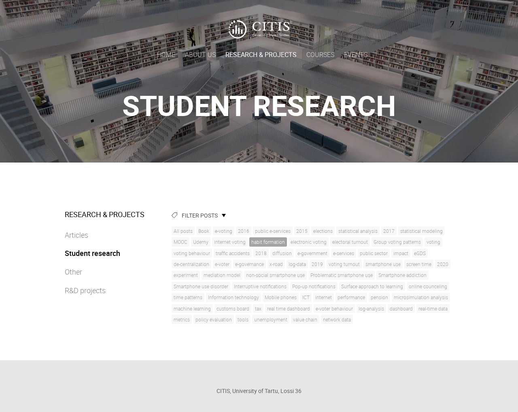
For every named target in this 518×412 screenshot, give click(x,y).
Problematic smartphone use (341, 275)
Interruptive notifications (260, 286)
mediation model (222, 275)
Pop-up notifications (313, 286)
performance (351, 297)
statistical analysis (358, 231)
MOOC (180, 242)
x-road (276, 264)
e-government (312, 253)
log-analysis (371, 308)
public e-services (273, 231)
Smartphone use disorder (201, 286)
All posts (183, 231)
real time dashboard (288, 308)
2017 (389, 231)
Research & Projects (261, 54)
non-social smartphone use (275, 275)
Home (166, 54)
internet (323, 297)
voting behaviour (192, 253)
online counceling (428, 286)
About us (200, 54)
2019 (317, 264)
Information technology (233, 297)
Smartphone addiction (402, 275)
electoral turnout (350, 242)
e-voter (222, 264)
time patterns (188, 297)
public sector (374, 253)
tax (258, 308)
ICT (306, 297)
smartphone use (383, 264)
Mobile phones (281, 297)
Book (203, 231)
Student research (92, 253)
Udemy (200, 242)
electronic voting (309, 242)
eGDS (420, 253)
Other (73, 272)
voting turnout (344, 264)
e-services (343, 253)
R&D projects (85, 290)
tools (243, 319)
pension (379, 297)
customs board (233, 308)
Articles (76, 235)
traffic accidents (233, 253)
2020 (442, 264)
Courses (320, 54)
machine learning (192, 308)
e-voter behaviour (334, 308)
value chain (305, 319)
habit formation (268, 242)
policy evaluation (213, 319)
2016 (243, 231)
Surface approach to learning (372, 286)
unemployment (270, 319)
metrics (182, 319)
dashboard (401, 308)
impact (400, 253)
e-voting (223, 231)
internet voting (230, 242)
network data (337, 319)
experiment (186, 275)
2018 (261, 253)
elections (323, 231)
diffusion (282, 253)
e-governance (249, 264)
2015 (302, 231)
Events (355, 54)
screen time (418, 264)
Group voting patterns (397, 242)
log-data (297, 264)
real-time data (433, 308)
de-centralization (191, 264)
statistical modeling (421, 231)
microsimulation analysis (421, 297)
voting (433, 242)
